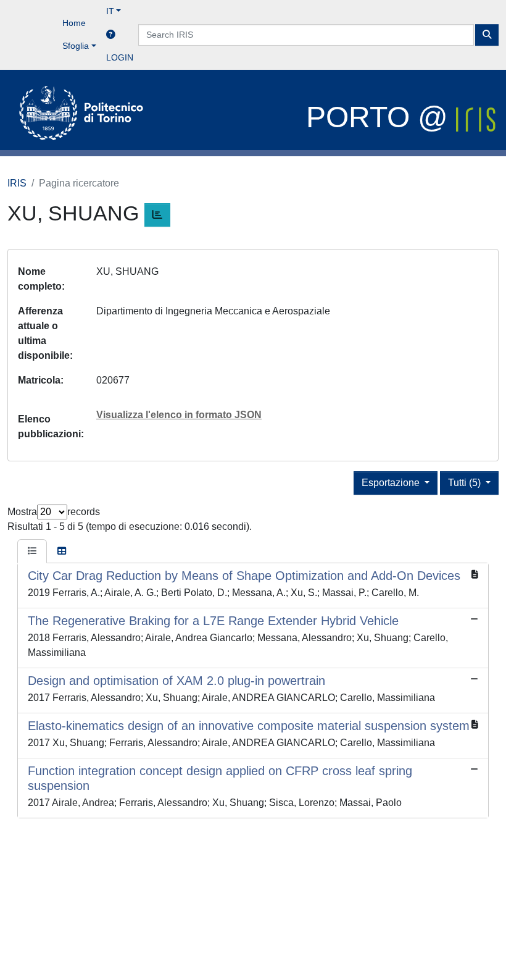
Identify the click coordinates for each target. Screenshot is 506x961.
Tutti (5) (465, 482)
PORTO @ (381, 117)
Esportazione (392, 482)
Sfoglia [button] (75, 46)
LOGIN (119, 57)
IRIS (17, 183)
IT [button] (110, 11)
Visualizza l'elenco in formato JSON (179, 414)
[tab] (32, 551)
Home (74, 23)
